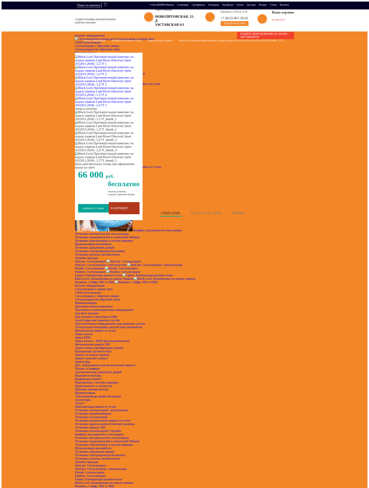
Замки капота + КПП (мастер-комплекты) (102, 341)
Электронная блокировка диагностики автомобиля (108, 327)
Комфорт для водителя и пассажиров (157, 230)
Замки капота (84, 334)
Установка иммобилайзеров (93, 413)
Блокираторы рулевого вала (93, 351)
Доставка (251, 4)
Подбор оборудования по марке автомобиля (264, 35)
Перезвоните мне (235, 23)
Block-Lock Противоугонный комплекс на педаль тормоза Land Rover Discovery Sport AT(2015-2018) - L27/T (231, 40)
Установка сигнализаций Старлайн (98, 430)
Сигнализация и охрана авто (135, 39)
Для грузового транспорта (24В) (96, 316)
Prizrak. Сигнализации (90, 268)
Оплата (240, 4)
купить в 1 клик (93, 208)
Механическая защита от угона (95, 330)
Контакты (284, 4)
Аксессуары (83, 399)
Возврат (263, 4)
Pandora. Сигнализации (90, 271)
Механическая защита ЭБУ (92, 344)
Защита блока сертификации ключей (99, 347)
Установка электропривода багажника (100, 251)
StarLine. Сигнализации (91, 261)
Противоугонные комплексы (94, 306)
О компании (183, 4)
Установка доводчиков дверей (94, 247)
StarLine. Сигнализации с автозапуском (101, 264)
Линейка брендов (87, 258)
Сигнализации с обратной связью (97, 45)
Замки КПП (83, 337)
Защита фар (82, 361)
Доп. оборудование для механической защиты (105, 365)
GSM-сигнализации (88, 292)
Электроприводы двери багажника (98, 396)
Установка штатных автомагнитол (97, 254)
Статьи (273, 4)
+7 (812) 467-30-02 (234, 18)
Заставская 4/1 (169, 25)
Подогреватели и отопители (93, 386)
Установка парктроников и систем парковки (104, 240)
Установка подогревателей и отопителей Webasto (107, 237)
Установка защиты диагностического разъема (105, 424)
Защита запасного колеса (91, 358)
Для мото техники (87, 313)
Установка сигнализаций (91, 417)
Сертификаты (198, 4)
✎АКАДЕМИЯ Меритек (162, 4)
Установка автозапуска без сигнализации (102, 233)
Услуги (79, 403)
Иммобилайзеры (86, 303)
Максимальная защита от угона (95, 406)
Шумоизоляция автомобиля (93, 244)
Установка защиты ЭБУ (90, 427)
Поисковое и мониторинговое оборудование (104, 309)
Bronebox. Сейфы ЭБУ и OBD (95, 282)
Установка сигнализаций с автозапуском (101, 410)
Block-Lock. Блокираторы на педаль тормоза (104, 278)
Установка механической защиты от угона (102, 420)
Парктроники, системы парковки (97, 382)
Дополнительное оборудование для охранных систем (110, 323)
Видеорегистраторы (88, 375)
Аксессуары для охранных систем (97, 320)
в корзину (119, 208)
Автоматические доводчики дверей (98, 372)
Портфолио (228, 4)
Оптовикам (213, 4)
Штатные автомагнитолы (91, 389)
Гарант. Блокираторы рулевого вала (99, 275)
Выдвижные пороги (88, 379)
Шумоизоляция (85, 392)
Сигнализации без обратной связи (97, 49)
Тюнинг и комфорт (87, 368)
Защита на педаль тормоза (92, 354)
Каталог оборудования (90, 35)
